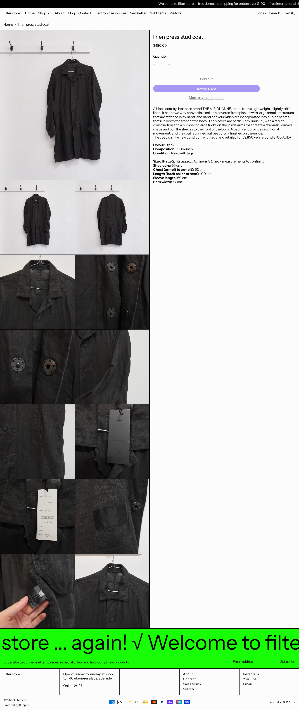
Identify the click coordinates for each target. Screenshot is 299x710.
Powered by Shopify (16, 705)
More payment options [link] (206, 98)
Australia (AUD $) (281, 702)
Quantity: (160, 56)
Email (247, 684)
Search (188, 689)
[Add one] (169, 64)
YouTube (249, 679)
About (188, 674)
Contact (189, 679)
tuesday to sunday (86, 674)
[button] (274, 13)
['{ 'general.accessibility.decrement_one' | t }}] (154, 64)
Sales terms (192, 684)
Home (8, 24)
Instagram (251, 674)
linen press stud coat (33, 24)
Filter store (11, 13)
